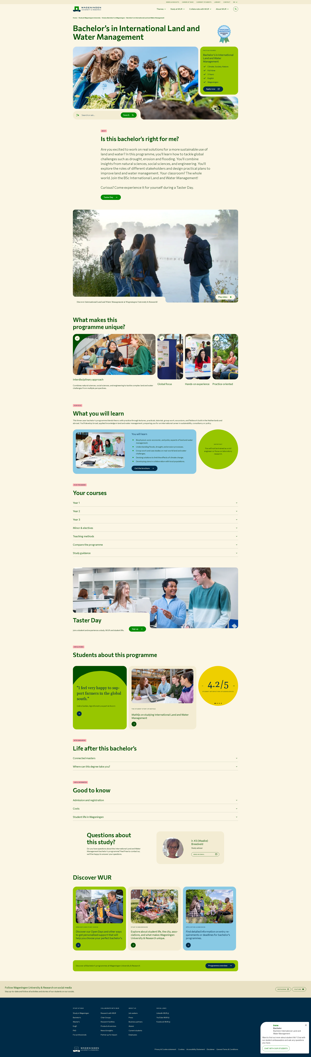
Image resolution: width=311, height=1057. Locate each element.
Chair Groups (106, 1017)
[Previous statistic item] (202, 685)
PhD (74, 1030)
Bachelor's (77, 1017)
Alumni (131, 1026)
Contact (226, 2)
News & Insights (172, 2)
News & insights (107, 1030)
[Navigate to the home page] (87, 9)
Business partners (136, 1022)
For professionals (79, 1035)
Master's (76, 1022)
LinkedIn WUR (161, 1013)
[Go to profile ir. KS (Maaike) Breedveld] (172, 847)
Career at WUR (188, 2)
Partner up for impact (109, 1035)
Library (217, 2)
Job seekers (133, 1013)
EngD (75, 1026)
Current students (203, 2)
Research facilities (108, 1022)
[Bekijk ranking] (224, 35)
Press (131, 1017)
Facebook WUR (162, 1022)
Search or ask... (88, 115)
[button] (114, 364)
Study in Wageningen (81, 1013)
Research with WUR (108, 1013)
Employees (133, 1035)
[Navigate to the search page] (235, 9)
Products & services (108, 1026)
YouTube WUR (162, 1017)
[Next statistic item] (233, 685)
